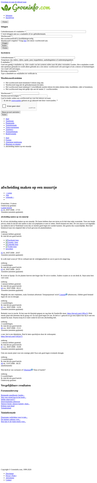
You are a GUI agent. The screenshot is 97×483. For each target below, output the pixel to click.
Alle (7, 195)
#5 (2, 307)
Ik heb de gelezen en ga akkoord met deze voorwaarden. (30, 101)
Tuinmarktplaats (12, 132)
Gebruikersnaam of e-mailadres (13, 32)
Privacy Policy (11, 476)
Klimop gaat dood (7, 406)
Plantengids (10, 123)
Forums (8, 140)
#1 (2, 210)
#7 (2, 347)
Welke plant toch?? (8, 399)
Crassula (62, 295)
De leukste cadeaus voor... (10, 419)
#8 (2, 363)
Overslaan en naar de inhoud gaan (13, 2)
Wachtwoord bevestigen (10, 96)
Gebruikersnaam (8, 58)
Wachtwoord (6, 36)
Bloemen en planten (13, 144)
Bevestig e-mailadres (9, 71)
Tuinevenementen (12, 127)
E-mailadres (6, 62)
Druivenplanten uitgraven (10, 402)
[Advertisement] (48, 166)
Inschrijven (10, 18)
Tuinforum (10, 121)
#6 (2, 328)
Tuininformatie (11, 125)
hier (25, 41)
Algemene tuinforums (14, 142)
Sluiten (4, 45)
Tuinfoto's (9, 129)
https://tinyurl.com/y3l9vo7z (77, 313)
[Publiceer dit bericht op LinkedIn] (12, 244)
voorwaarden (16, 101)
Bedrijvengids (11, 134)
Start (7, 119)
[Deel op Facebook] (12, 240)
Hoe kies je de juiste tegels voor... (13, 422)
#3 (2, 269)
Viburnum (27, 370)
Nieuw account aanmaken (11, 112)
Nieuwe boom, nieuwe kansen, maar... (15, 404)
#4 (2, 288)
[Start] (26, 11)
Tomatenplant (6, 408)
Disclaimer (10, 474)
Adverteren (10, 478)
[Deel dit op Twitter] (11, 247)
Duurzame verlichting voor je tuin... (14, 417)
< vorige (9, 193)
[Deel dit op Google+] (12, 242)
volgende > (10, 197)
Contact (8, 480)
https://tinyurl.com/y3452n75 (11, 336)
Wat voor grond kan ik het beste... (13, 397)
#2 (2, 253)
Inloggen (9, 15)
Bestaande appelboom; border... (12, 395)
